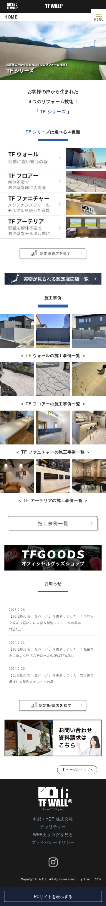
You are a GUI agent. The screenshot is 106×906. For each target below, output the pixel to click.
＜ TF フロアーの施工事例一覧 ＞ (53, 403)
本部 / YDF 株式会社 (53, 819)
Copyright (27, 879)
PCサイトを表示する (53, 896)
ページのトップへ (80, 769)
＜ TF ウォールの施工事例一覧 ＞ (53, 355)
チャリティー (53, 826)
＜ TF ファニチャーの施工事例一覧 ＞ (53, 452)
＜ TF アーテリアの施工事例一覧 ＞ (53, 500)
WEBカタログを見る (53, 834)
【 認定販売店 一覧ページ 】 (31, 616)
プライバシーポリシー (53, 842)
